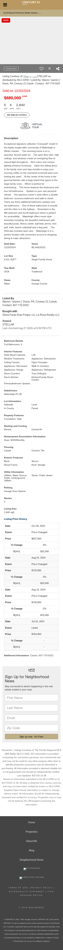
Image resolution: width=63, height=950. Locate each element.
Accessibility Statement (27, 891)
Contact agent (11, 68)
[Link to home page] (31, 4)
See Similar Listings (17, 115)
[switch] (41, 69)
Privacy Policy (41, 888)
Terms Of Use (18, 888)
